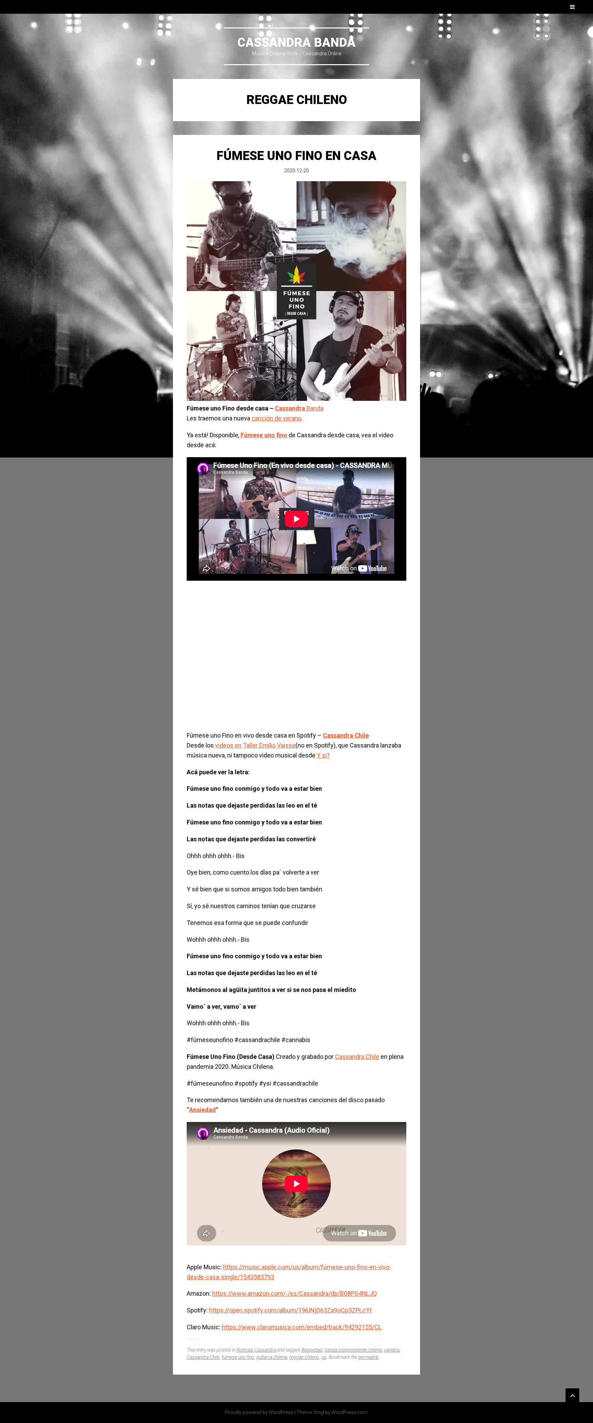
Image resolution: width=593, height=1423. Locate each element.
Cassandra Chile (346, 735)
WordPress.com (350, 1412)
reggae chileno (304, 1357)
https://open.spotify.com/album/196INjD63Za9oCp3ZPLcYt (290, 1310)
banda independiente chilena (353, 1350)
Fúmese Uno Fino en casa (296, 156)
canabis (392, 1350)
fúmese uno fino (238, 1357)
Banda (299, 408)
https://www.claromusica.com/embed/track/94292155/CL (302, 1327)
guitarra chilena (271, 1357)
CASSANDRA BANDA (296, 42)
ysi (324, 1357)
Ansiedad (202, 1109)
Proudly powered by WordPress (259, 1412)
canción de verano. (277, 418)
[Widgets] (572, 1395)
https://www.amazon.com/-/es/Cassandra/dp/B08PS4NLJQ (294, 1293)
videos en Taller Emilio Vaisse (254, 745)
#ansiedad (312, 1350)
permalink (368, 1357)
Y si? (323, 755)
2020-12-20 (296, 170)
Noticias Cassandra (256, 1350)
